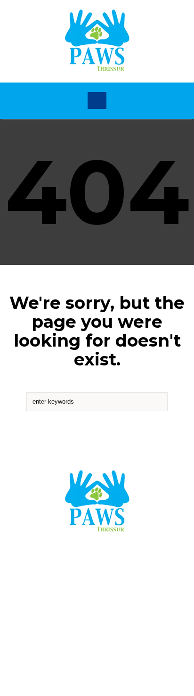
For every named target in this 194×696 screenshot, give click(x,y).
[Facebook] (69, 605)
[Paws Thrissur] (97, 41)
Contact (97, 570)
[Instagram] (99, 605)
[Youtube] (129, 605)
